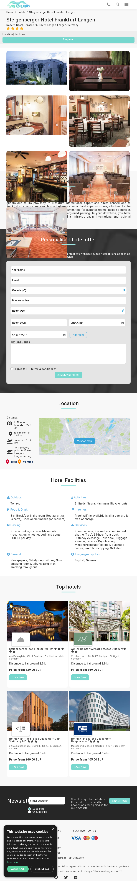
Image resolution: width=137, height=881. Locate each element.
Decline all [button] (42, 868)
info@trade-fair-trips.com (68, 857)
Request (68, 39)
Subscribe (38, 808)
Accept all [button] (18, 868)
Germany (72, 25)
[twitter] (66, 877)
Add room (78, 334)
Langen (61, 25)
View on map (84, 441)
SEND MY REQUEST (68, 375)
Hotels (21, 12)
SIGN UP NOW (119, 800)
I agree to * (35, 369)
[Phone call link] (109, 4)
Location (7, 34)
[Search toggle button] (117, 4)
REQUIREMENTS (20, 342)
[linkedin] (76, 877)
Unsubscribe (39, 811)
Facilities (20, 34)
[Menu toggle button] (126, 4)
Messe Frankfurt (20, 424)
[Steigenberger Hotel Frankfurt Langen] (36, 71)
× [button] (53, 829)
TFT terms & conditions (40, 369)
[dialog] (30, 851)
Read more (13, 861)
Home (10, 12)
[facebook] (56, 877)
